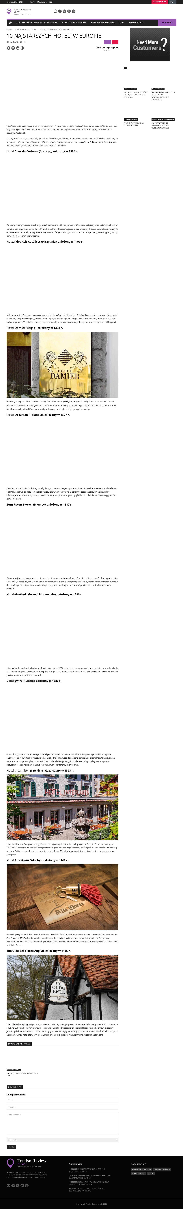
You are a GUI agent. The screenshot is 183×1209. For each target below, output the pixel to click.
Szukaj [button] (168, 23)
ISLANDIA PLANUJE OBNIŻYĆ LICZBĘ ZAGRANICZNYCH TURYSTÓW (86, 1189)
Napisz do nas (136, 22)
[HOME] (10, 23)
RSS (50, 2)
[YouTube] (55, 11)
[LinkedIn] (69, 11)
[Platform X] (64, 11)
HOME (9, 29)
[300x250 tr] (150, 45)
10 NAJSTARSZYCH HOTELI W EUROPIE (56, 29)
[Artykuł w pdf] (115, 42)
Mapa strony (42, 2)
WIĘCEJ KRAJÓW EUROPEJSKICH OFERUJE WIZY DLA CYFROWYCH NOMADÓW (90, 1176)
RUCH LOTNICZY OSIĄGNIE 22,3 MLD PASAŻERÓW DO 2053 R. (87, 1170)
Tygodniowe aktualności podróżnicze (36, 22)
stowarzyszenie (138, 1173)
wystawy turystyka (162, 1169)
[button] (172, 2)
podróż (150, 1173)
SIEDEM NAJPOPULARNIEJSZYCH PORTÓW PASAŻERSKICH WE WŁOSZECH (89, 1183)
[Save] (22, 48)
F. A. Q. (32, 2)
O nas (121, 22)
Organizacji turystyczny (141, 1169)
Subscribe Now (159, 2)
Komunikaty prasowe (102, 22)
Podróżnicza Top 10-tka (74, 22)
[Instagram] (73, 11)
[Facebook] (60, 11)
